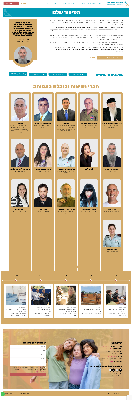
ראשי (99, 4)
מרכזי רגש (63, 4)
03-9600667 (105, 346)
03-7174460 (109, 348)
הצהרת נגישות (117, 373)
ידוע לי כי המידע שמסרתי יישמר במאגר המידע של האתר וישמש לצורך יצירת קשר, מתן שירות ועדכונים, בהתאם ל (29, 369)
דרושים (56, 4)
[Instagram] (117, 370)
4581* (111, 361)
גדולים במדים (72, 4)
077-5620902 (112, 356)
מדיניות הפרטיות (117, 375)
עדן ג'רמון (116, 393)
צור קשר (48, 4)
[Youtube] (110, 370)
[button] (2, 280)
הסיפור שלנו (92, 4)
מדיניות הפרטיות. (40, 371)
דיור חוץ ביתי (82, 4)
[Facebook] (120, 370)
